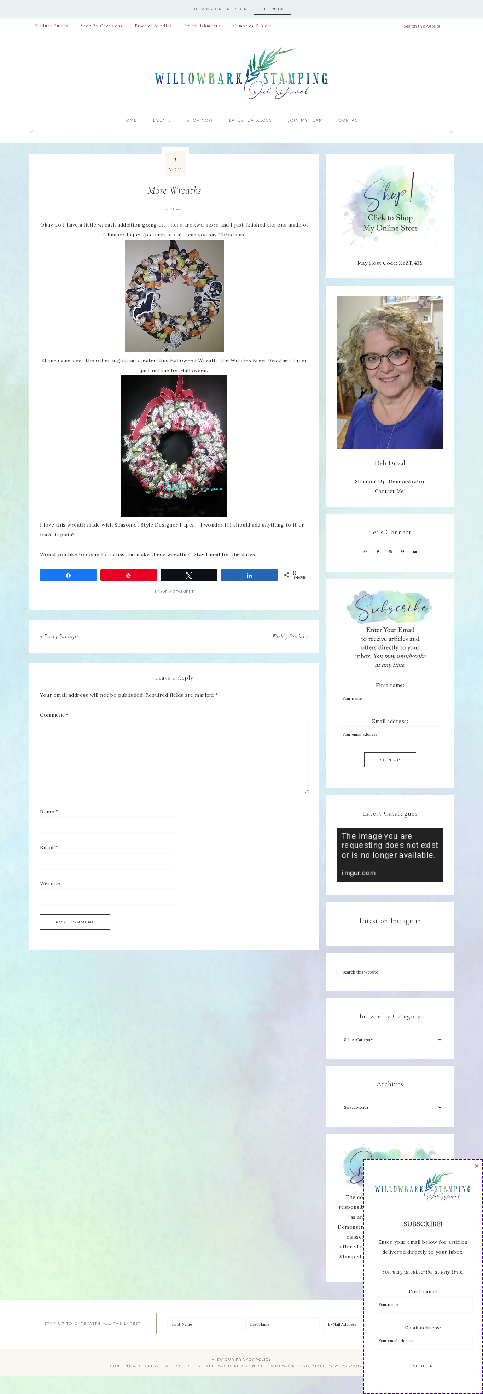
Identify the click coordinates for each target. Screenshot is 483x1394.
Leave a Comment (174, 591)
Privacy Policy (253, 1359)
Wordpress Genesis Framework (256, 1366)
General (173, 209)
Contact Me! (390, 491)
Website (50, 883)
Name (49, 811)
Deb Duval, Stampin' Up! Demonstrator (241, 73)
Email (49, 847)
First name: (390, 685)
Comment (54, 715)
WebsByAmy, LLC (353, 1366)
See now (272, 9)
